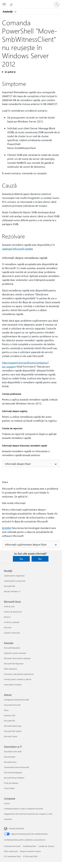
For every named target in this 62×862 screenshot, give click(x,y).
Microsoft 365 (9, 586)
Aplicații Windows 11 (12, 591)
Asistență (8, 11)
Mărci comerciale (11, 851)
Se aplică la (9, 71)
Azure (6, 710)
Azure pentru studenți (12, 684)
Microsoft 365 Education (13, 663)
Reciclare (7, 627)
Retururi (7, 617)
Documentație (9, 757)
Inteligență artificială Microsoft (16, 699)
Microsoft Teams (10, 736)
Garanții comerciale (12, 632)
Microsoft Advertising (12, 726)
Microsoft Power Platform (14, 778)
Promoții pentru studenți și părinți (17, 679)
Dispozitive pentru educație (15, 653)
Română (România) (16, 828)
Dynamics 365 (9, 715)
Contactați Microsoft (12, 846)
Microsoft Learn (10, 762)
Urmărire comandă (11, 622)
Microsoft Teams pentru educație (17, 658)
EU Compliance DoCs (12, 856)
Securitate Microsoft (12, 705)
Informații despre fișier (18, 463)
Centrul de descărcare (13, 611)
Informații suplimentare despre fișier (26, 544)
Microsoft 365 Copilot (12, 731)
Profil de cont (9, 606)
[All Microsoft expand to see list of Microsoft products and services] (4, 4)
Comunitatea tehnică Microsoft (16, 767)
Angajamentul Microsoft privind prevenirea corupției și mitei (28, 814)
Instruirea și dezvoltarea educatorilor (19, 674)
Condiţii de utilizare (46, 846)
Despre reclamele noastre (30, 851)
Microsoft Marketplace (13, 772)
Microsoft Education (12, 648)
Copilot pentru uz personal (14, 581)
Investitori (8, 819)
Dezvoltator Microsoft (12, 751)
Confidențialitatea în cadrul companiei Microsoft (23, 808)
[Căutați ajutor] (11, 4)
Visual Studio (9, 788)
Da (21, 558)
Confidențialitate (29, 846)
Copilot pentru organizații (14, 575)
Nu (40, 558)
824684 (6, 528)
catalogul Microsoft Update (17, 248)
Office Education (10, 669)
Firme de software (11, 783)
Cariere (7, 803)
